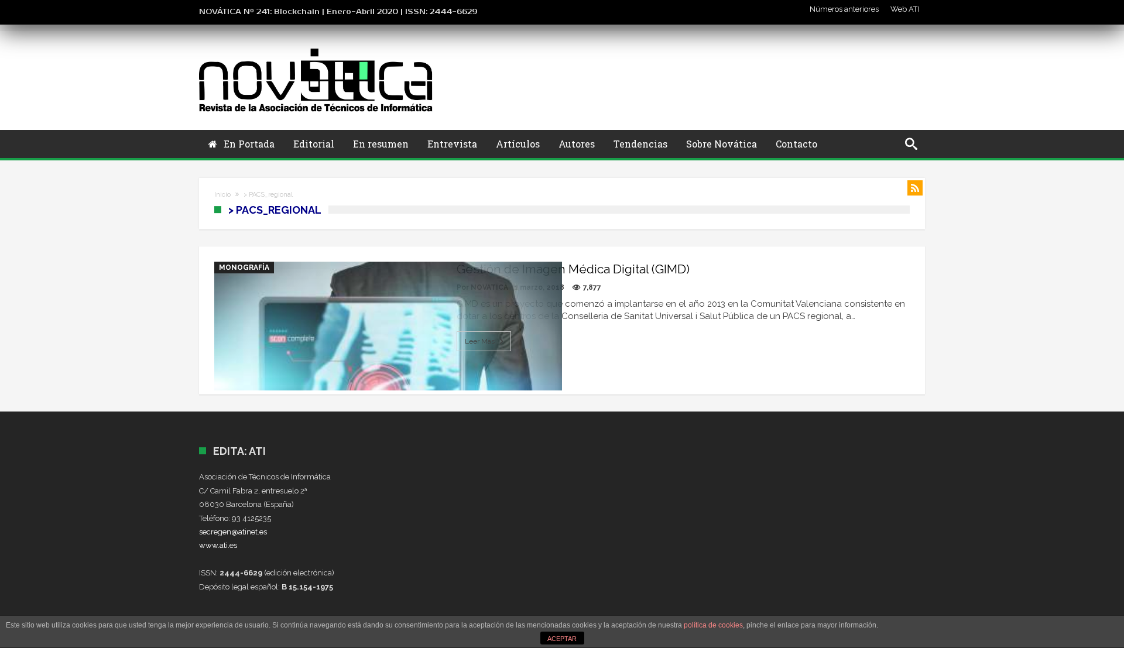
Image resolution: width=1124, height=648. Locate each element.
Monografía (244, 267)
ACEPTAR (562, 638)
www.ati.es (218, 545)
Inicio (222, 194)
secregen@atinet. (229, 531)
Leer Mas (480, 341)
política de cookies (713, 625)
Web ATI (904, 9)
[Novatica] (316, 48)
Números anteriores (844, 9)
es (263, 531)
